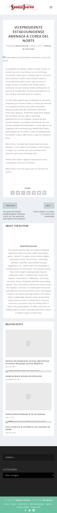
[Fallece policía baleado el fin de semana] (29, 396)
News (13, 504)
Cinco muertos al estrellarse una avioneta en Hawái (28, 428)
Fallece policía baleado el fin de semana (25, 414)
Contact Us (35, 507)
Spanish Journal (21, 46)
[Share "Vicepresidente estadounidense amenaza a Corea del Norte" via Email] (39, 192)
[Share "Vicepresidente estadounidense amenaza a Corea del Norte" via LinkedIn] (28, 192)
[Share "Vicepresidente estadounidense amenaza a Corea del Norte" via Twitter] (18, 192)
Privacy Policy (23, 507)
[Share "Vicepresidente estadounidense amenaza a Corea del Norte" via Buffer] (33, 192)
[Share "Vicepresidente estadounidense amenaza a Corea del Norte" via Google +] (23, 192)
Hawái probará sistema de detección (24, 376)
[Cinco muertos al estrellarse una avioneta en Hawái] (29, 422)
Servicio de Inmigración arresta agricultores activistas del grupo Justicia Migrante (27, 362)
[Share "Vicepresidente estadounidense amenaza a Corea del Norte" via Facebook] (12, 192)
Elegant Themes (23, 500)
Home (6, 504)
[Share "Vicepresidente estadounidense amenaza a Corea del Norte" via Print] (44, 192)
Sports (49, 504)
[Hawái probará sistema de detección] (29, 371)
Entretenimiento (37, 504)
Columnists (23, 504)
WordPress (47, 500)
